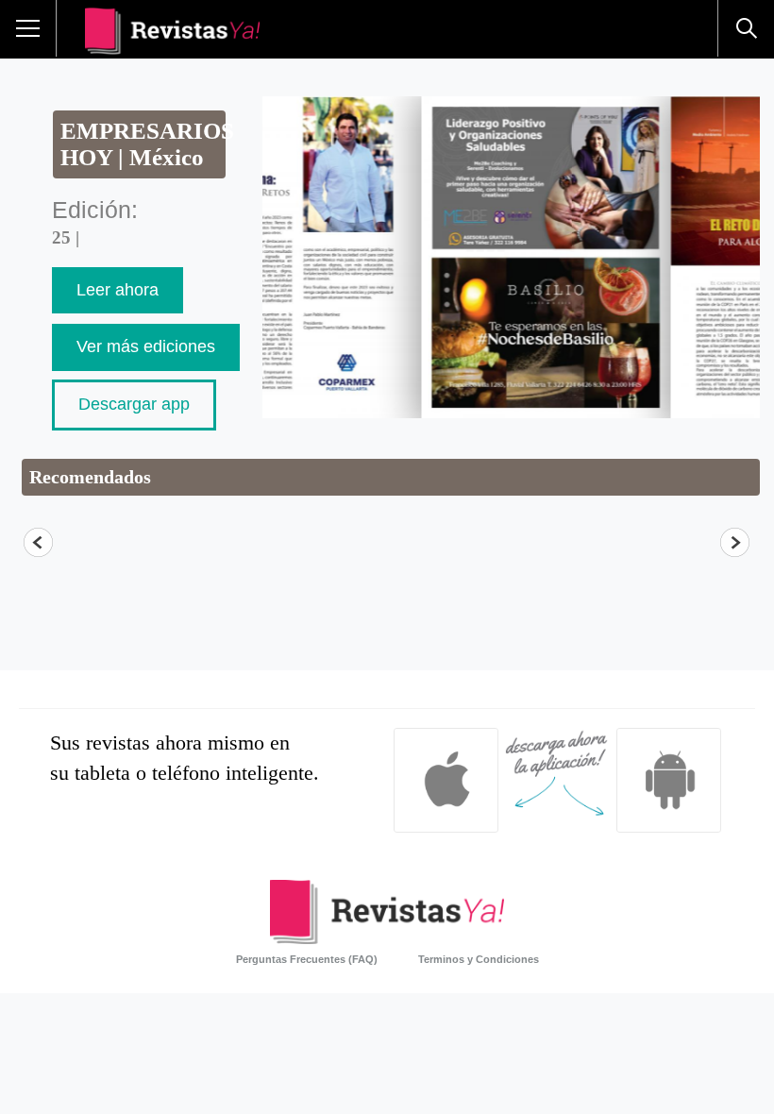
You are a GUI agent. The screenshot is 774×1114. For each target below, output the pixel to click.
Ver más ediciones (145, 346)
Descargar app (134, 404)
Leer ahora (117, 289)
